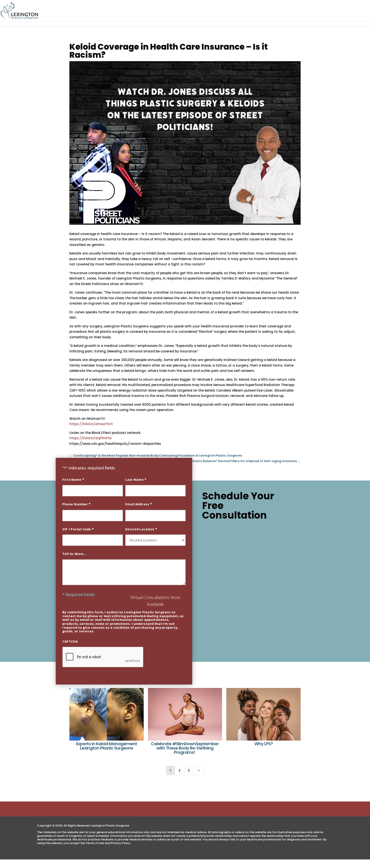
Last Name (135, 479)
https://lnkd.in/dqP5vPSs (90, 438)
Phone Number (76, 504)
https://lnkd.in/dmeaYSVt (91, 424)
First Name (73, 479)
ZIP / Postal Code (78, 528)
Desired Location (141, 528)
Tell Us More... (74, 553)
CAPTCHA (70, 641)
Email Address (138, 504)
